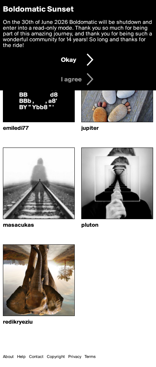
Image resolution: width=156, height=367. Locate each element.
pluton (89, 225)
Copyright (56, 357)
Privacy (74, 357)
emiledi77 (16, 128)
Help (21, 357)
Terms (90, 357)
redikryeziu (18, 322)
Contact (36, 357)
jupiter (90, 128)
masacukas (18, 225)
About (8, 357)
